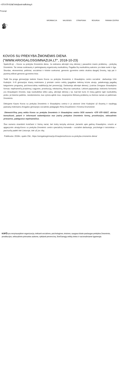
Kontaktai (5, 359)
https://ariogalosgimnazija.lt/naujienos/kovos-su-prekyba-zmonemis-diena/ (64, 136)
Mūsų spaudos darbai (10, 338)
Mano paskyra (7, 379)
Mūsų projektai (7, 368)
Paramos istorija (8, 383)
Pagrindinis (4, 50)
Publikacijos (6, 343)
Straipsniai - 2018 (17, 50)
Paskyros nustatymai (9, 388)
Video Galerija (7, 334)
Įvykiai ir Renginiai (8, 363)
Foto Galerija (6, 329)
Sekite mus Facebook (14, 317)
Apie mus (5, 354)
